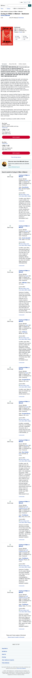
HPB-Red (24, 282)
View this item (5, 127)
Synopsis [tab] (4, 64)
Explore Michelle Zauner (14, 167)
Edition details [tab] (22, 64)
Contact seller (21, 221)
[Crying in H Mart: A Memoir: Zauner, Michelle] (10, 175)
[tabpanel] (15, 92)
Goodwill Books (26, 379)
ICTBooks (24, 332)
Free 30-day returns (16, 157)
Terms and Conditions (21, 668)
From (17, 37)
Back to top (16, 644)
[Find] (29, 5)
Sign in (25, 2)
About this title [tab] (12, 64)
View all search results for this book (16, 637)
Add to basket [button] (16, 137)
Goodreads (21, 17)
